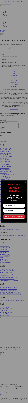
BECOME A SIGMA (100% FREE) (14, 216)
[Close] (25, 182)
